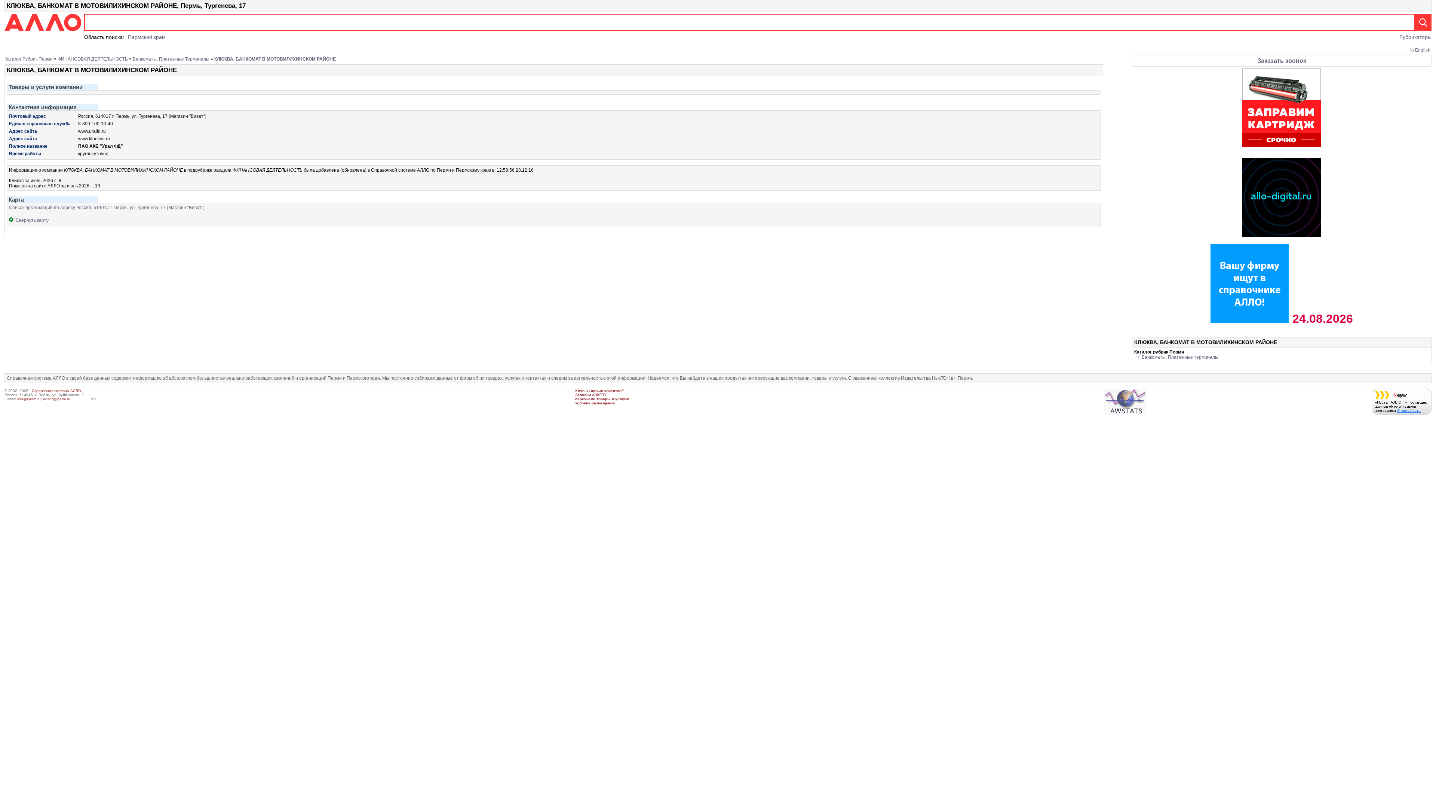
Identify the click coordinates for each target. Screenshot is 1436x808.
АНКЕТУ (599, 395)
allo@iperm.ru (29, 399)
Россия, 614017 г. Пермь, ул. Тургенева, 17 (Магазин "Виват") (142, 116)
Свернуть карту (31, 220)
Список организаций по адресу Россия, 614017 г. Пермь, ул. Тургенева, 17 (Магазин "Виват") (107, 207)
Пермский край (146, 37)
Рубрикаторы (1415, 37)
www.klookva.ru (94, 138)
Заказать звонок (1281, 61)
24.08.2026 (1321, 318)
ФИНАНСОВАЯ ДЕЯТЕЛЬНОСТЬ (93, 59)
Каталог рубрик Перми (28, 59)
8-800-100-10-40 (95, 123)
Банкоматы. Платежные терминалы (171, 59)
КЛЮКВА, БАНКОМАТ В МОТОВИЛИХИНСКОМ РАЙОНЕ (275, 59)
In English (1420, 50)
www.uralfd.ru (92, 131)
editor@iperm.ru (56, 399)
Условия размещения (595, 403)
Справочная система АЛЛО (56, 391)
